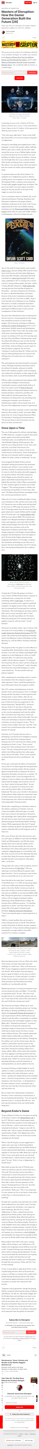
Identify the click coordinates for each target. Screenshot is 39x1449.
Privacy (21, 1434)
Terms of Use (30, 1418)
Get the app (29, 1440)
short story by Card (19, 278)
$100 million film (29, 286)
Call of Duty (20, 868)
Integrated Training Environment (21, 1013)
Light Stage (19, 601)
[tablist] (7, 1355)
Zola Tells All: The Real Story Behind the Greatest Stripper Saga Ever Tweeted (13, 1380)
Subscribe (28, 2)
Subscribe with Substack (21, 1414)
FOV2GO (31, 1232)
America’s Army (15, 851)
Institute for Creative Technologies (14, 326)
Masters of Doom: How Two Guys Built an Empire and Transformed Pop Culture (18, 58)
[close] (33, 1385)
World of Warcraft (26, 388)
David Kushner (10, 31)
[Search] (35, 1355)
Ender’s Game (6, 271)
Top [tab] (4, 1355)
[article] (19, 1367)
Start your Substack (14, 1440)
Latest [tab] (9, 1355)
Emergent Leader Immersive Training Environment (18, 631)
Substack (10, 1445)
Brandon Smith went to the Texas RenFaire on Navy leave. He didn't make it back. (14, 1368)
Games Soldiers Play (27, 514)
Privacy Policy (20, 1422)
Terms (26, 1434)
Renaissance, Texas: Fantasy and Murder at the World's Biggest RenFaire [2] (15, 1362)
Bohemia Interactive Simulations (20, 911)
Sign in (35, 2)
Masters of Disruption (10, 8)
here (9, 67)
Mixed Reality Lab (26, 1118)
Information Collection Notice (25, 1420)
